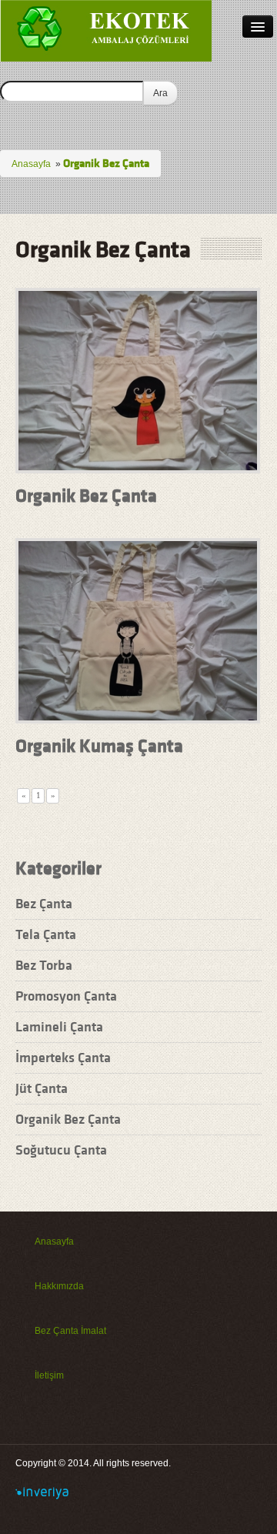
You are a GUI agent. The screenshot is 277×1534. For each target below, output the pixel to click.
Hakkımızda (59, 1286)
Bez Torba (43, 965)
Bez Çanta (43, 903)
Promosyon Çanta (66, 996)
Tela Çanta (45, 934)
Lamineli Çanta (59, 1026)
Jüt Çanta (41, 1088)
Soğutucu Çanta (61, 1149)
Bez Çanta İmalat (70, 1330)
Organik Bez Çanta (86, 495)
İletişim (49, 1375)
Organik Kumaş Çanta (99, 746)
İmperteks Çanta (63, 1057)
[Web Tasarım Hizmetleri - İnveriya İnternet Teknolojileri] (41, 1492)
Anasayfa (31, 164)
